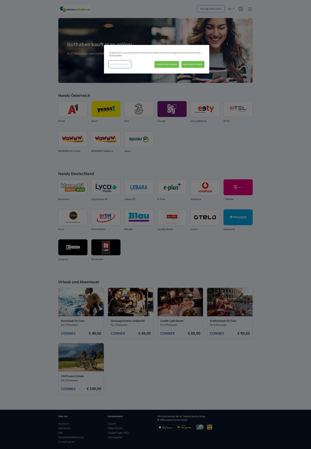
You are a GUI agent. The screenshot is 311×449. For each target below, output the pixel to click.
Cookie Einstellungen (118, 64)
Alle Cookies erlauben (193, 64)
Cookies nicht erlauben (166, 64)
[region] (156, 59)
